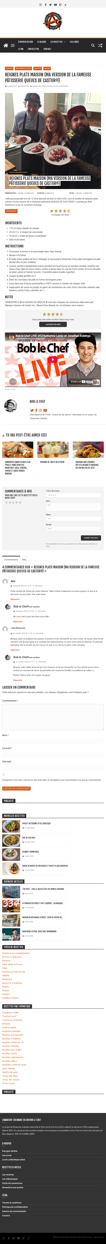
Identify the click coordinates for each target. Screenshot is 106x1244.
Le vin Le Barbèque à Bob (13, 1160)
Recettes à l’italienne (11, 1038)
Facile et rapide (9, 1027)
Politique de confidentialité (15, 1207)
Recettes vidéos (9, 1061)
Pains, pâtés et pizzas (23, 68)
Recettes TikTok (9, 1053)
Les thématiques (10, 1179)
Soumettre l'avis (91, 538)
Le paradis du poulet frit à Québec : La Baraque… (43, 903)
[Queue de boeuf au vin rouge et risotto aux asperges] (11, 868)
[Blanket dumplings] (11, 854)
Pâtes (4, 968)
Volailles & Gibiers (10, 998)
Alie (13, 581)
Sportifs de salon (10, 1072)
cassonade (36, 86)
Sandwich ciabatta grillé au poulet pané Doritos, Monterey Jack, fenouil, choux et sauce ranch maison (17, 468)
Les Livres (7, 1155)
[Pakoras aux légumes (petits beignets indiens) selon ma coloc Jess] (88, 443)
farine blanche (47, 86)
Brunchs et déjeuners (11, 957)
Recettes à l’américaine (12, 1035)
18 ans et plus (8, 1083)
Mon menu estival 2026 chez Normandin (39, 931)
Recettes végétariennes (13, 1057)
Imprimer (11, 211)
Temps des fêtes (10, 1076)
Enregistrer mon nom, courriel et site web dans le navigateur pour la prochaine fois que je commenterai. (51, 780)
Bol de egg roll (28, 837)
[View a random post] (100, 45)
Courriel (7, 748)
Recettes (38, 68)
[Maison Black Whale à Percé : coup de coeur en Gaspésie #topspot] (11, 920)
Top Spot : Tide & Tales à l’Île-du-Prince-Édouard (43, 889)
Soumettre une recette (12, 1187)
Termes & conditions (12, 1203)
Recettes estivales (10, 1046)
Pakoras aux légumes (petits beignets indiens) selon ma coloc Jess (87, 465)
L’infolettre (33, 49)
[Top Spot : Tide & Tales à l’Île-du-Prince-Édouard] (11, 892)
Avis (48, 501)
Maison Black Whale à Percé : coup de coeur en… (42, 917)
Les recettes (56, 41)
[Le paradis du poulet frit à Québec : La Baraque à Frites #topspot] (11, 906)
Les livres (74, 41)
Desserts (9, 68)
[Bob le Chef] (5, 45)
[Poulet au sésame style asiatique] (11, 826)
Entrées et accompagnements (16, 953)
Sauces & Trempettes (12, 983)
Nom (48, 514)
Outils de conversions (12, 1183)
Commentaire (10, 700)
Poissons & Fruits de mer (13, 972)
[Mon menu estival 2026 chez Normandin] (11, 934)
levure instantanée (61, 86)
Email (48, 524)
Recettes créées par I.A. (13, 1042)
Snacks (47, 68)
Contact (47, 49)
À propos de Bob (25, 41)
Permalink (39, 586)
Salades (5, 975)
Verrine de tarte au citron (52, 462)
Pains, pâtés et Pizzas (12, 964)
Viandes (6, 994)
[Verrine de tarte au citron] (52, 443)
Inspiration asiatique (11, 1031)
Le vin (20, 49)
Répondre (14, 599)
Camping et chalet (10, 1012)
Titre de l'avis (52, 491)
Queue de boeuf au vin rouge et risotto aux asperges (45, 866)
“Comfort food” (9, 1016)
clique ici (10, 1134)
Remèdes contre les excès (14, 1065)
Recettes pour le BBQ (12, 1050)
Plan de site (99, 1237)
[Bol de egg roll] (11, 840)
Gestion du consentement (14, 1211)
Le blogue (41, 41)
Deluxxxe (6, 1024)
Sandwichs (7, 979)
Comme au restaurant (12, 1020)
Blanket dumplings (30, 851)
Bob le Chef (24, 86)
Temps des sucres (10, 1079)
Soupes (5, 990)
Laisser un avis (53, 324)
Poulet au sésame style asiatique (36, 823)
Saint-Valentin (8, 1068)
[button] (63, 42)
